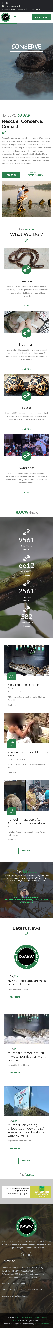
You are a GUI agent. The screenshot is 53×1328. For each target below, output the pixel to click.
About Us (11, 175)
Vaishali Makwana (42, 1324)
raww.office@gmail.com (14, 6)
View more (26, 851)
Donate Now (41, 17)
